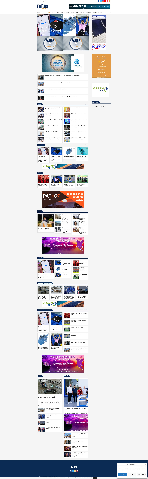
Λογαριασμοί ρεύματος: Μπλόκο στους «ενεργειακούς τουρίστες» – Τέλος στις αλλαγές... (53, 139)
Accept (122, 474)
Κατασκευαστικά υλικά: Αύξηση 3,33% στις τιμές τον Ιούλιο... (79, 434)
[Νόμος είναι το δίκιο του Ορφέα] (67, 109)
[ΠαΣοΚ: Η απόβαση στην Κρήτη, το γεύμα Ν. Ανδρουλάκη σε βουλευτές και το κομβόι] (41, 121)
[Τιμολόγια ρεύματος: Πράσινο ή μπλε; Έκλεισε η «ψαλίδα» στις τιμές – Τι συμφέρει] (67, 139)
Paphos (67, 12)
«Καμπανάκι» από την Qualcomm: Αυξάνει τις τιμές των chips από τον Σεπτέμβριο (43, 31)
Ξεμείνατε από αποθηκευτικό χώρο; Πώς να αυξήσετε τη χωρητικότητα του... (44, 276)
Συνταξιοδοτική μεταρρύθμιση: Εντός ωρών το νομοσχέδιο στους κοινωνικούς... (79, 454)
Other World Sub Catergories (82, 309)
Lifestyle (95, 12)
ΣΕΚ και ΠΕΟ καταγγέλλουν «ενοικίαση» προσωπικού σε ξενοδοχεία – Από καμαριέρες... (62, 75)
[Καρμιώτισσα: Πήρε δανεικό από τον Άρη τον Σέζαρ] (82, 25)
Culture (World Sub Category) (45, 283)
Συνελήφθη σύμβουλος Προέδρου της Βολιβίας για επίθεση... (53, 409)
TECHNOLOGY (88, 12)
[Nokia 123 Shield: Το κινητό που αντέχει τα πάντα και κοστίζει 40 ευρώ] (82, 151)
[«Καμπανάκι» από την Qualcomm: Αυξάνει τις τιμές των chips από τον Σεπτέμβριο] (43, 25)
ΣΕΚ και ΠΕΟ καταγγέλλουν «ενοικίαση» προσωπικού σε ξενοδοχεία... (79, 441)
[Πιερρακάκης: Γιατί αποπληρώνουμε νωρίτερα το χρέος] (41, 115)
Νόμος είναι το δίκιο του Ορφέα (77, 107)
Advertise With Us (106, 475)
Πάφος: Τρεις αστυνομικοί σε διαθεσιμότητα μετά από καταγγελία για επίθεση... (66, 230)
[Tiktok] (107, 1)
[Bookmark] (48, 16)
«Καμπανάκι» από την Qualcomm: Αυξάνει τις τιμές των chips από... (56, 328)
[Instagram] (103, 1)
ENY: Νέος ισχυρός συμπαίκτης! (69, 32)
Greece (72, 12)
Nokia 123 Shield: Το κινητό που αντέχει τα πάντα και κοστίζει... (82, 158)
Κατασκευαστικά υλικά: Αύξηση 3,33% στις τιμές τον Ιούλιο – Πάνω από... (59, 82)
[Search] (110, 12)
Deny (132, 474)
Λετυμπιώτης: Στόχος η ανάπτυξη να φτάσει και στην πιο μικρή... (45, 229)
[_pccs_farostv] (109, 1)
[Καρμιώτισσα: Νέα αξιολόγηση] (82, 179)
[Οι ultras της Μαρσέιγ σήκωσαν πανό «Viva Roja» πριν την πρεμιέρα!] (76, 270)
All (85, 104)
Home (49, 12)
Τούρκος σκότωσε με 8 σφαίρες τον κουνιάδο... (53, 428)
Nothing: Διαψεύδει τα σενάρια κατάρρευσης (56, 32)
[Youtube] (105, 1)
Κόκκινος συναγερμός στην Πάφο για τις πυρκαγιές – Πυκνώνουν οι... (65, 217)
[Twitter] (101, 1)
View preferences (142, 474)
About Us (99, 475)
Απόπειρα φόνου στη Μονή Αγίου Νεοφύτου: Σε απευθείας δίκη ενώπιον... (83, 217)
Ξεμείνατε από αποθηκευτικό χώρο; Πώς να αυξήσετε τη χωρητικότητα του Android (42, 159)
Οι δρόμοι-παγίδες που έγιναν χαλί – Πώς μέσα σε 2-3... (65, 222)
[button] (145, 464)
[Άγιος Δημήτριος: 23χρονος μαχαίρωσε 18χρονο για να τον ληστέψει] (67, 133)
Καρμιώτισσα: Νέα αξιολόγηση (77, 327)
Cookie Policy (129, 477)
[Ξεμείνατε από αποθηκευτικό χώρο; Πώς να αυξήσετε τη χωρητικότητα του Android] (43, 151)
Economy (82, 12)
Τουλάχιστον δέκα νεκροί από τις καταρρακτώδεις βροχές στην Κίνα (47, 396)
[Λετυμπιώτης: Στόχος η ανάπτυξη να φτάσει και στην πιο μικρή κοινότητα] (46, 220)
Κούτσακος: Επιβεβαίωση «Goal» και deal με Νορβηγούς (69, 185)
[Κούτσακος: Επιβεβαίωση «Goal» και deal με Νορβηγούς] (69, 179)
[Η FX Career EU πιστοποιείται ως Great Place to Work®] (41, 91)
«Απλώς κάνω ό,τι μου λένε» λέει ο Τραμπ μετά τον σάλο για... (82, 296)
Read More (100, 477)
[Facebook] (98, 1)
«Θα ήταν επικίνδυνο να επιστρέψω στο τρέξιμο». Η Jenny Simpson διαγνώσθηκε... (61, 96)
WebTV (53, 12)
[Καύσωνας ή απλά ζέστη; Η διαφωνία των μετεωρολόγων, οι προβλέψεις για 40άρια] (67, 127)
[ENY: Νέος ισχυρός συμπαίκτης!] (69, 25)
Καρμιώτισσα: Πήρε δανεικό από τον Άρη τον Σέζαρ (82, 31)
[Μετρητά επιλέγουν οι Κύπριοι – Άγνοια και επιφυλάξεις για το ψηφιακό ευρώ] (67, 448)
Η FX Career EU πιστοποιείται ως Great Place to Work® (55, 89)
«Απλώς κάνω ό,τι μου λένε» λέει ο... (53, 421)
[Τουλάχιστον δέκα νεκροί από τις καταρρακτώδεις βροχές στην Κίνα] (43, 290)
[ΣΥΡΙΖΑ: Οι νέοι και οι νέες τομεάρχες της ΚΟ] (67, 115)
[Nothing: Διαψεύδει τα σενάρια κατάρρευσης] (56, 25)
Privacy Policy (134, 477)
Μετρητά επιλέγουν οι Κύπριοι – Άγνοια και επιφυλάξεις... (79, 447)
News (58, 12)
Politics (63, 12)
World (77, 12)
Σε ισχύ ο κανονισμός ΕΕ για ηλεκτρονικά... (51, 415)
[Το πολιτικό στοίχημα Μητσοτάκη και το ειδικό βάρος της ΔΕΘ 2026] (67, 121)
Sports (100, 12)
